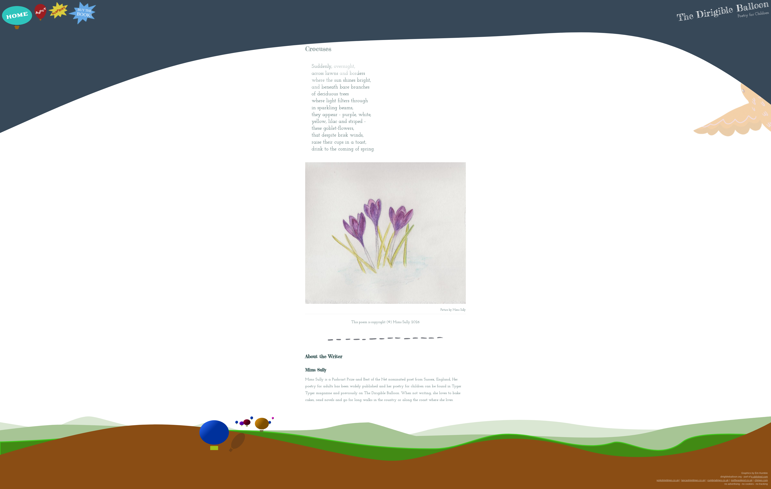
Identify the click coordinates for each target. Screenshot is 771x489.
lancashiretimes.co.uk (693, 480)
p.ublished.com (759, 476)
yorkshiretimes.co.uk (668, 480)
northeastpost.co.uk (741, 480)
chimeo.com (761, 480)
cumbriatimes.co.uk (717, 480)
